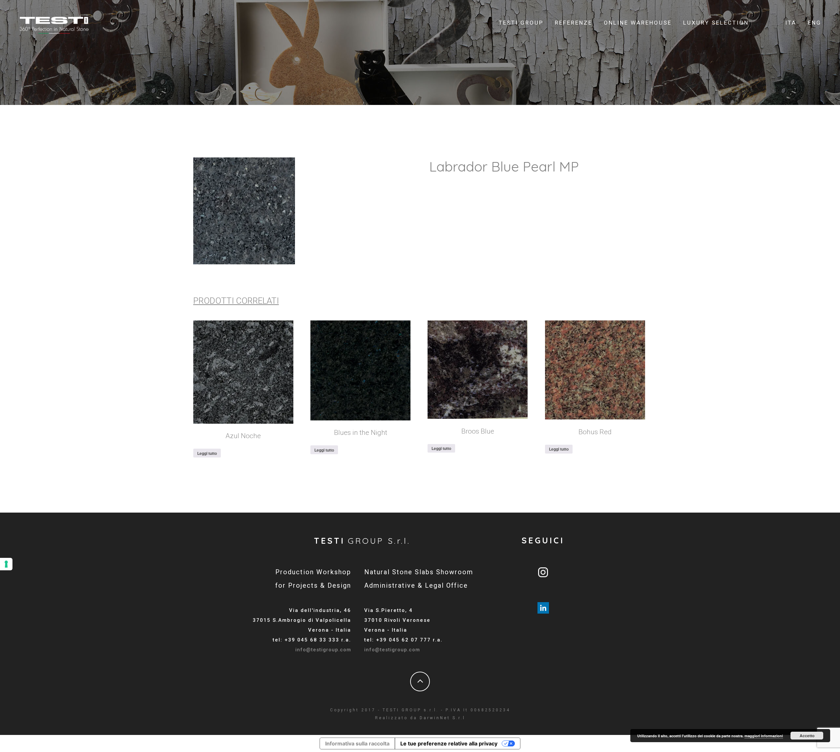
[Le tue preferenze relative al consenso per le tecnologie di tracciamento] (6, 564)
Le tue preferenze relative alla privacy (448, 743)
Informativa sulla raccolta (357, 743)
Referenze (573, 22)
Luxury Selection (716, 22)
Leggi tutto (207, 453)
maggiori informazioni (764, 735)
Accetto (807, 736)
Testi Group (521, 22)
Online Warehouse (638, 22)
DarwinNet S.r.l (442, 718)
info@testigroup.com (323, 650)
